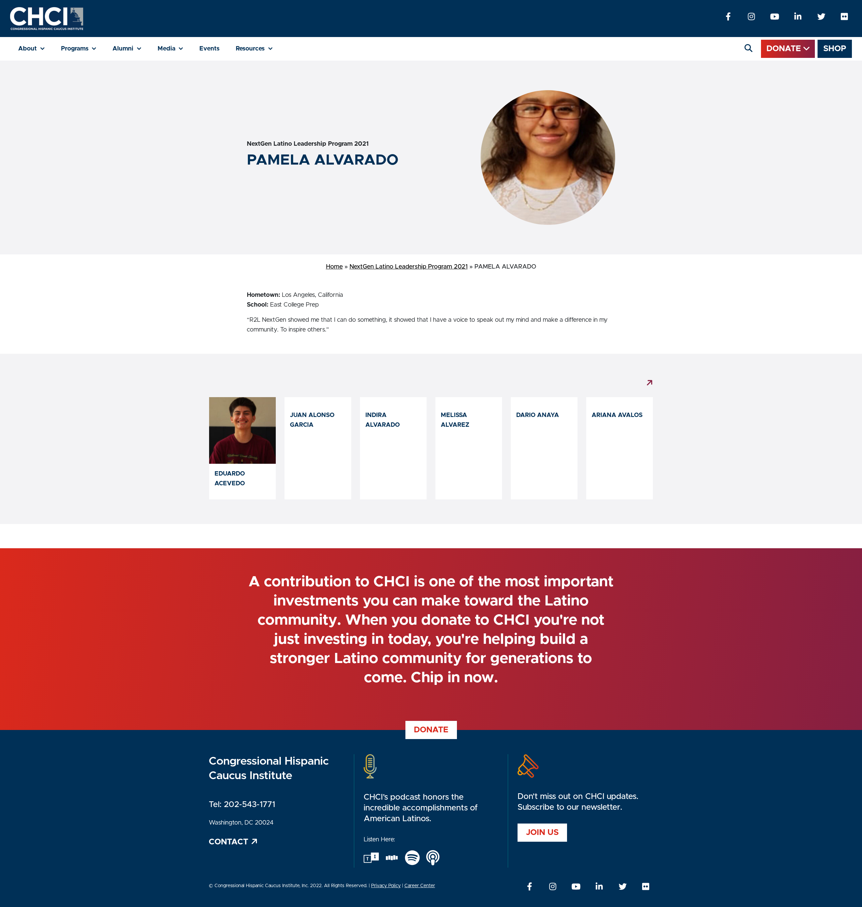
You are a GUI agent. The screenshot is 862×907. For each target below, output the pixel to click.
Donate (784, 49)
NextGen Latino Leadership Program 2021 (409, 267)
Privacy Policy (386, 885)
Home (334, 267)
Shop (834, 49)
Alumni (131, 48)
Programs (83, 48)
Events (209, 49)
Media (175, 48)
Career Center (419, 885)
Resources (258, 48)
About (35, 48)
